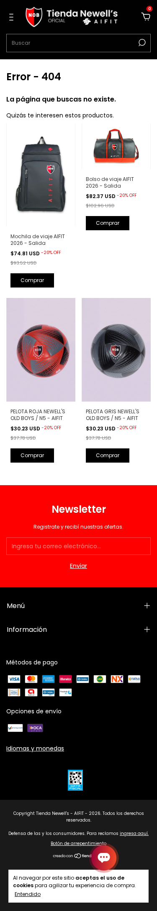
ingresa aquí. (134, 833)
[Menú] (12, 17)
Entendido (28, 894)
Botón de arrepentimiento (78, 843)
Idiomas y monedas (35, 748)
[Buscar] (141, 43)
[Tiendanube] (78, 856)
